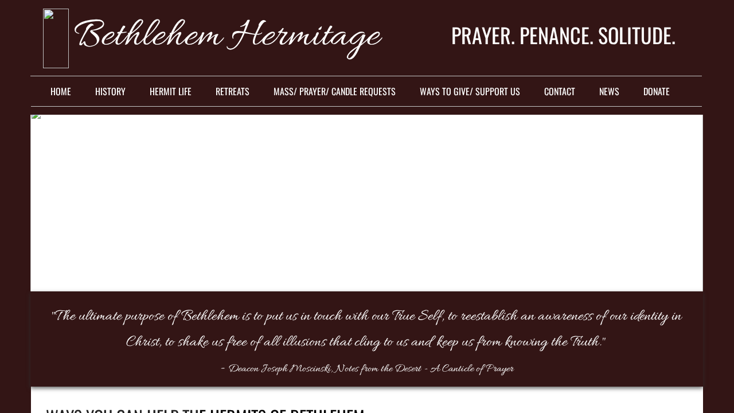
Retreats (232, 91)
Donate (656, 91)
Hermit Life (171, 91)
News (609, 91)
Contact (559, 91)
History (110, 91)
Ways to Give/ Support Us (470, 91)
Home (60, 91)
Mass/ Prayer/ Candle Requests (335, 91)
